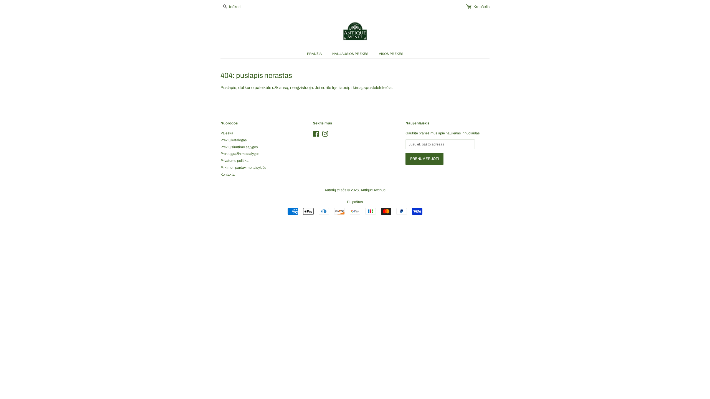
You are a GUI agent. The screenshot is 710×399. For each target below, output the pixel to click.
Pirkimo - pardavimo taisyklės (243, 168)
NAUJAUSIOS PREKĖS (350, 54)
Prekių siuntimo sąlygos (239, 147)
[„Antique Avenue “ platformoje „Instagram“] (325, 135)
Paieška (226, 133)
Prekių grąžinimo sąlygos (240, 154)
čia (389, 87)
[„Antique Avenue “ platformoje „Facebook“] (316, 135)
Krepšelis (481, 7)
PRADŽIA (314, 54)
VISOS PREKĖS (391, 54)
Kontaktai (227, 175)
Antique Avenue (373, 190)
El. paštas (355, 202)
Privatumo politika (234, 161)
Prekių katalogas (233, 140)
